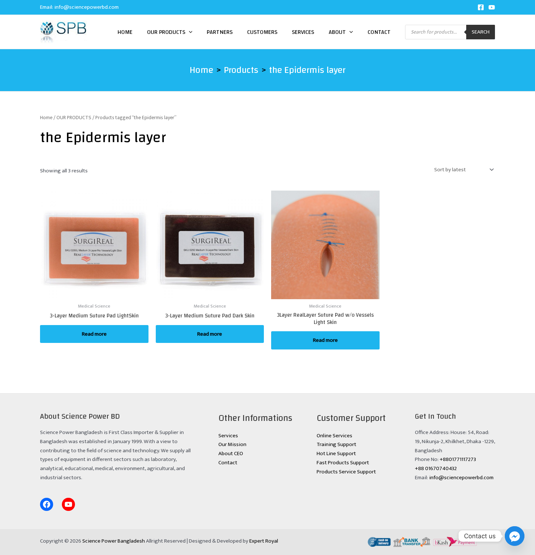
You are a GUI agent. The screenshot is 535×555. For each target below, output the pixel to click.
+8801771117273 (458, 459)
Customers (262, 32)
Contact (379, 32)
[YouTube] (491, 7)
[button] (189, 32)
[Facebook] (480, 7)
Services (303, 32)
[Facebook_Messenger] (514, 536)
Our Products (166, 32)
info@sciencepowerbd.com (86, 7)
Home (125, 32)
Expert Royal (263, 541)
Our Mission (232, 444)
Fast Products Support (343, 462)
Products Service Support (346, 471)
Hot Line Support (336, 453)
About (337, 32)
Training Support (336, 444)
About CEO (230, 453)
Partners (220, 32)
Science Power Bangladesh (113, 541)
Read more (94, 334)
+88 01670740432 (436, 468)
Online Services (334, 435)
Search (481, 31)
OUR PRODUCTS (73, 117)
